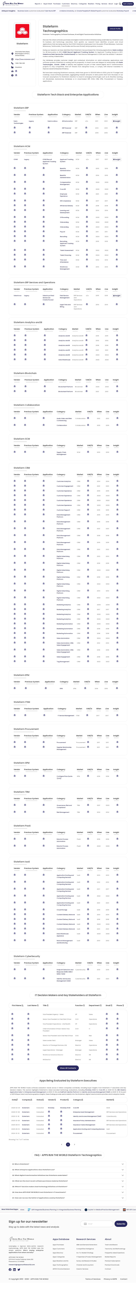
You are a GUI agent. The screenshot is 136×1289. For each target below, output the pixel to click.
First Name (17, 1005)
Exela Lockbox (118, 50)
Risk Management (63, 812)
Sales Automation (63, 638)
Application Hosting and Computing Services (65, 876)
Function (79, 1005)
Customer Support (63, 510)
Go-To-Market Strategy (84, 1253)
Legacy (31, 121)
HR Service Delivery (66, 206)
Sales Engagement (63, 645)
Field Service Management (64, 297)
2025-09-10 (15, 1125)
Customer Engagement (65, 486)
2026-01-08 (15, 1112)
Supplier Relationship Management (64, 748)
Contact (108, 1269)
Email (108, 1005)
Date (14, 1100)
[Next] (74, 1144)
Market (109, 1100)
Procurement (61, 742)
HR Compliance (65, 201)
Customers (66, 4)
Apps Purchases (58, 1245)
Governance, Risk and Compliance (64, 806)
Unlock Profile (115, 29)
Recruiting (63, 237)
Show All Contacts (68, 1068)
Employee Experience (63, 195)
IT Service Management (66, 716)
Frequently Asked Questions (114, 1253)
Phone (119, 1005)
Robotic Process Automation (62, 840)
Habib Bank (127, 11)
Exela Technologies (18, 122)
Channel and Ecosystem (85, 1265)
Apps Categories (59, 1257)
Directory (74, 4)
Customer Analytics (64, 481)
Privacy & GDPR (110, 1279)
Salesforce (17, 296)
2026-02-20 (15, 1108)
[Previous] (61, 1144)
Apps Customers (58, 1249)
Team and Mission (111, 1245)
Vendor (51, 1100)
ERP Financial (66, 128)
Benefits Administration (65, 169)
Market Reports (110, 1257)
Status (39, 1100)
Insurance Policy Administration (84, 1121)
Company (26, 1100)
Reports (37, 4)
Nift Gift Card (123, 1210)
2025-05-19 (15, 1129)
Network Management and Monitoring (65, 942)
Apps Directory (58, 1253)
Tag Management (63, 662)
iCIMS (63, 65)
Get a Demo (128, 4)
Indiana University (57, 11)
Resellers (91, 4)
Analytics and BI (64, 336)
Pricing (98, 4)
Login (116, 4)
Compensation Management (65, 183)
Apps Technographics (60, 1265)
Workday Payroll (112, 11)
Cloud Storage (62, 910)
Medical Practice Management (99, 1210)
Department (94, 1005)
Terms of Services (93, 1279)
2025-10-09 (15, 1121)
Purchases (57, 4)
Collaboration (62, 425)
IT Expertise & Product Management (89, 1257)
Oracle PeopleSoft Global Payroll (78, 11)
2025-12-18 (15, 1116)
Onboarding (64, 222)
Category (77, 1100)
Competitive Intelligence (85, 1249)
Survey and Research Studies (86, 1261)
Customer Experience (64, 491)
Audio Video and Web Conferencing (64, 419)
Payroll (62, 232)
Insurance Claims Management (84, 1125)
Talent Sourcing (65, 255)
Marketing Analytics (64, 605)
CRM (71, 643)
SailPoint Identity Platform (69, 1092)
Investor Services (82, 1269)
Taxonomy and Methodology (115, 1249)
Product (63, 1100)
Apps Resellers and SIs (60, 1261)
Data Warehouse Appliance (63, 935)
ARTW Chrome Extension (61, 1269)
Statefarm (25, 1108)
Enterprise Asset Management (35, 1092)
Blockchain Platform (65, 387)
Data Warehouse (64, 360)
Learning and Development (64, 211)
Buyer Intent (48, 4)
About (110, 4)
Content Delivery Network (66, 915)
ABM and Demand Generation (86, 1245)
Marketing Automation (65, 624)
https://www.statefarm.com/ (25, 59)
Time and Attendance (64, 261)
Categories (83, 4)
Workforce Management (65, 268)
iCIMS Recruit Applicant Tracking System (78, 52)
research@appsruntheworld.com (22, 1265)
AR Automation (67, 121)
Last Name (32, 1005)
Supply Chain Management (61, 453)
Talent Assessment (66, 250)
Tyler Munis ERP (39, 11)
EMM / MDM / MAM (65, 973)
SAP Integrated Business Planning (35, 1210)
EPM (61, 689)
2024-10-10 (15, 1133)
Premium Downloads (112, 1265)
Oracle (56, 65)
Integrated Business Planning (61, 1210)
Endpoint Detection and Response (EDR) (65, 971)
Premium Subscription (112, 1261)
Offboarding (64, 217)
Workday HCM (90, 1090)
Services (104, 4)
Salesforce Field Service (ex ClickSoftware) (59, 54)
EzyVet (81, 1210)
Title (45, 1005)
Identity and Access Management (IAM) (64, 980)
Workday (51, 1108)
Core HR (63, 189)
